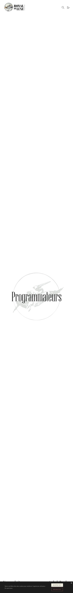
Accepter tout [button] (57, 585)
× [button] (71, 583)
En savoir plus (8, 588)
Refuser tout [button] (57, 589)
